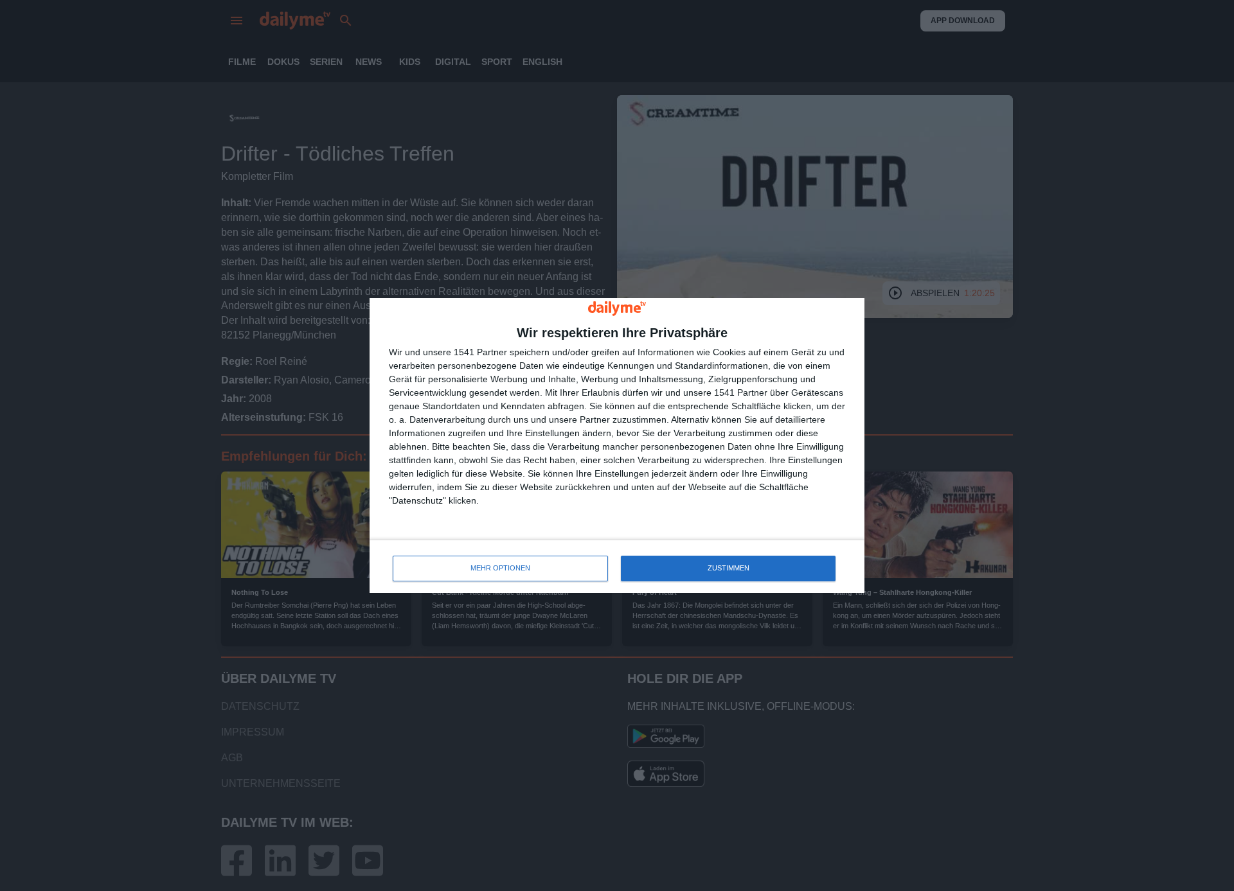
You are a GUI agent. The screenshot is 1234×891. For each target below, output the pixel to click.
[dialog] (617, 445)
